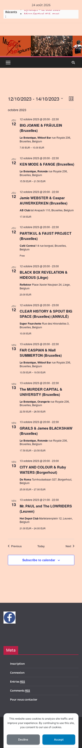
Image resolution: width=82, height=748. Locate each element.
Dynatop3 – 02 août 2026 (42, 12)
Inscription (17, 664)
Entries (17, 681)
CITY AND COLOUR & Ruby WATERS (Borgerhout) (43, 470)
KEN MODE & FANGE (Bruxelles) (47, 164)
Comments (20, 690)
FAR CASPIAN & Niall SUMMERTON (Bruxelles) (41, 353)
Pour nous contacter (23, 699)
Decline (23, 739)
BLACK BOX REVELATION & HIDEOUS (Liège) (44, 275)
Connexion (17, 673)
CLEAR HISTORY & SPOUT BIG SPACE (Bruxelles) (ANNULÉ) (46, 314)
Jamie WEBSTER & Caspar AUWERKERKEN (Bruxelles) (43, 200)
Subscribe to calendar (38, 560)
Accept (59, 739)
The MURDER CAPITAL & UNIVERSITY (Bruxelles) (41, 392)
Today (41, 546)
